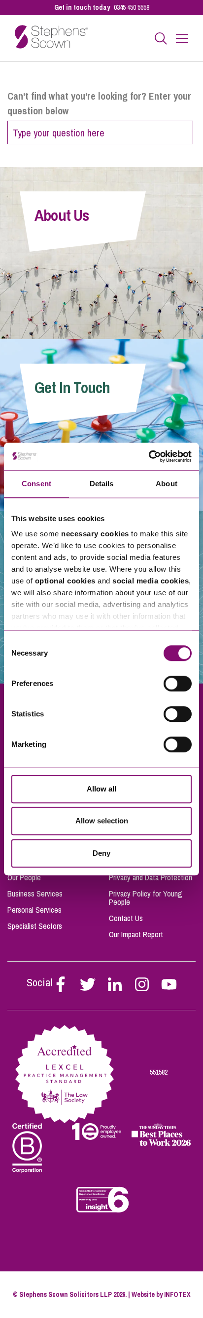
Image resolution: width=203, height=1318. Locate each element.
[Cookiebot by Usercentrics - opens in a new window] (148, 456)
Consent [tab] (36, 483)
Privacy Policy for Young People (145, 897)
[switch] (178, 683)
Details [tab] (102, 483)
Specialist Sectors (34, 926)
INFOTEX (177, 1294)
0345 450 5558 (131, 7)
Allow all (101, 789)
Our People (24, 877)
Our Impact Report (136, 934)
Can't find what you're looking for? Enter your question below (99, 103)
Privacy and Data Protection (150, 877)
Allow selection (101, 821)
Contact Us (126, 918)
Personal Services (34, 909)
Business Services (35, 893)
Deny (101, 853)
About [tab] (166, 483)
